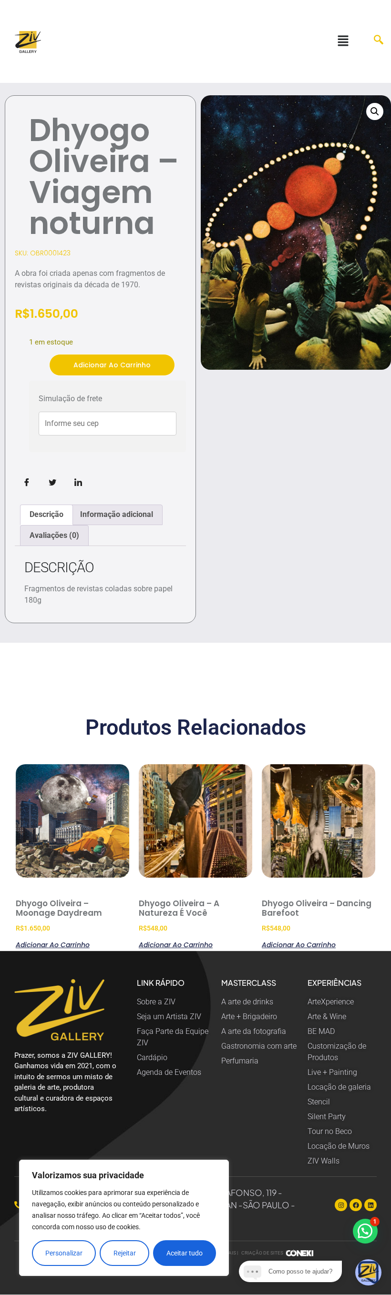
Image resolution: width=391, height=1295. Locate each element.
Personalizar (63, 1253)
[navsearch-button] (373, 41)
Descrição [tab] (46, 514)
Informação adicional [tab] (116, 514)
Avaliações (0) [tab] (54, 535)
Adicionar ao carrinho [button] (53, 944)
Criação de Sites (262, 1252)
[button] (342, 41)
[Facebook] (356, 1205)
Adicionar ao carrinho (112, 365)
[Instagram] (341, 1205)
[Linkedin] (370, 1205)
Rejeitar (124, 1253)
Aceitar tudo (184, 1253)
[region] (124, 1218)
